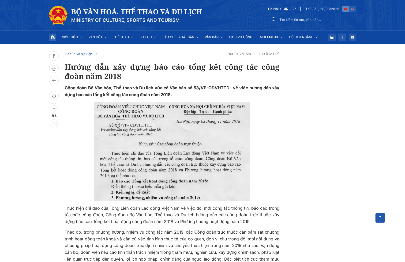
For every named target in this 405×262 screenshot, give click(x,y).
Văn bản (212, 37)
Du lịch (145, 37)
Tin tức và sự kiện (78, 54)
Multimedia (269, 37)
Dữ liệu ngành (301, 37)
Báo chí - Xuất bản (178, 37)
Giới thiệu (70, 37)
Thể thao (121, 37)
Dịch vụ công (240, 37)
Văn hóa (96, 37)
